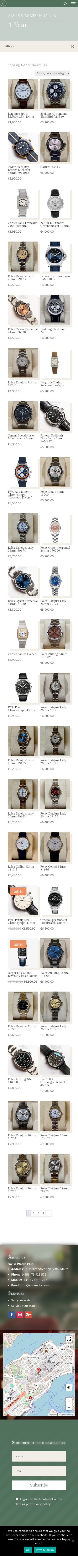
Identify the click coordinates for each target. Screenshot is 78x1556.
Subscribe (39, 1485)
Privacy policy (45, 1549)
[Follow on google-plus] (28, 1314)
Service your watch (24, 1306)
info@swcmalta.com (35, 1285)
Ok (28, 1549)
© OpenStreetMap (66, 1414)
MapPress (53, 1414)
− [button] (69, 1407)
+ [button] (69, 1400)
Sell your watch (21, 1300)
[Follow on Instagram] (20, 1314)
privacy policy (41, 1504)
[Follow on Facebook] (11, 1314)
